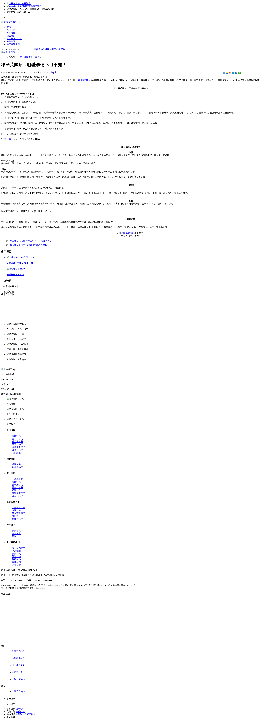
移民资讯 (28, 57)
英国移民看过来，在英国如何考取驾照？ (29, 245)
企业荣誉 (16, 565)
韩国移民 (16, 516)
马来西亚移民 (18, 513)
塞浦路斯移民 (18, 447)
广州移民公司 (18, 651)
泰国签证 (16, 510)
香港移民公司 (18, 672)
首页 (19, 57)
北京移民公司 (18, 665)
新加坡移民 (17, 519)
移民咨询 (11, 703)
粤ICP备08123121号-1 (54, 585)
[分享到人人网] (236, 73)
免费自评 (20, 711)
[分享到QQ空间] (227, 73)
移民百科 (37, 6)
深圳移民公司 (18, 658)
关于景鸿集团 (18, 548)
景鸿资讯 (16, 553)
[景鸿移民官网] (10, 22)
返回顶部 (11, 717)
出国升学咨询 (18, 691)
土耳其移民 (17, 438)
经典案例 (16, 562)
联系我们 (16, 551)
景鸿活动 (16, 556)
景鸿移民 (16, 531)
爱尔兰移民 (17, 450)
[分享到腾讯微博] (233, 73)
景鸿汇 (15, 536)
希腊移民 (16, 436)
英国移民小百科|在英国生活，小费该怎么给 (31, 241)
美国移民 (16, 464)
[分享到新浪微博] (230, 73)
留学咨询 (20, 708)
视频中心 (16, 559)
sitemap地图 (40, 588)
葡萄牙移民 (17, 441)
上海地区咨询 (18, 679)
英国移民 (16, 453)
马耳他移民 (17, 444)
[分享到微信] (239, 73)
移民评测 (26, 3)
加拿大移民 (17, 467)
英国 (37, 57)
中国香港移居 (18, 507)
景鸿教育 (16, 533)
